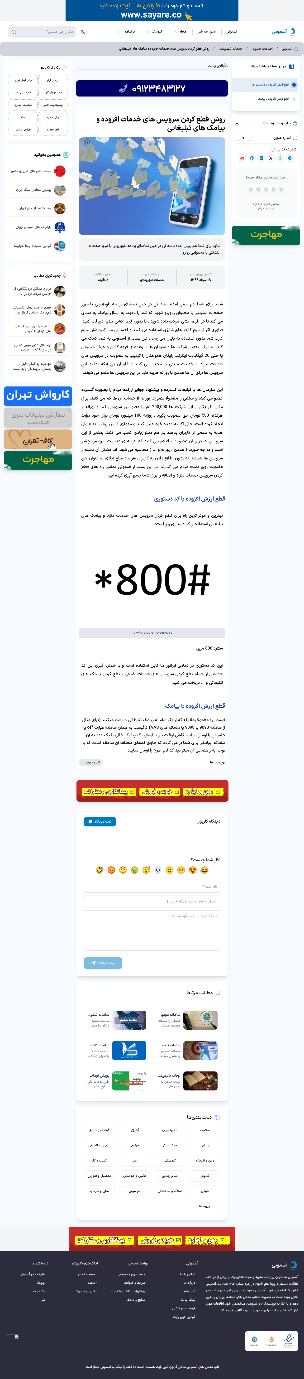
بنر (43, 1299)
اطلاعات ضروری (262, 49)
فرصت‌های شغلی (183, 1308)
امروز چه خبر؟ (85, 1291)
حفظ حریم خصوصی (131, 1274)
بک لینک (39, 1291)
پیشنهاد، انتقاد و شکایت (128, 1291)
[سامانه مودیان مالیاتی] (187, 1020)
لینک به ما (188, 1299)
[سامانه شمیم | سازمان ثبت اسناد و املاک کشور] (116, 1020)
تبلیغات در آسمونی (32, 1274)
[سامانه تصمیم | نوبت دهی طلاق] (187, 1050)
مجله (91, 1282)
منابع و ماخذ (136, 1299)
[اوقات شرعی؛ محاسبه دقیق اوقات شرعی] (187, 1081)
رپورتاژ (41, 1282)
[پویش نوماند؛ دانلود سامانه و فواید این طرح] (116, 1081)
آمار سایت (188, 1291)
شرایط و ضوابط (134, 1282)
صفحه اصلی (86, 1274)
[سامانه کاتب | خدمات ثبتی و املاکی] (116, 1050)
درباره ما (189, 1282)
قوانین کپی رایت (184, 1317)
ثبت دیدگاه (103, 822)
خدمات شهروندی (230, 49)
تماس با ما (187, 1274)
